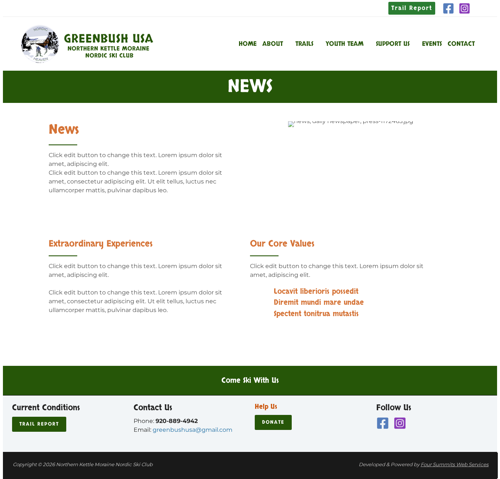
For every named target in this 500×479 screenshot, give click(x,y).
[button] (411, 8)
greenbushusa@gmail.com (192, 429)
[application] (286, 44)
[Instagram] (464, 8)
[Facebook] (448, 8)
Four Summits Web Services (455, 464)
